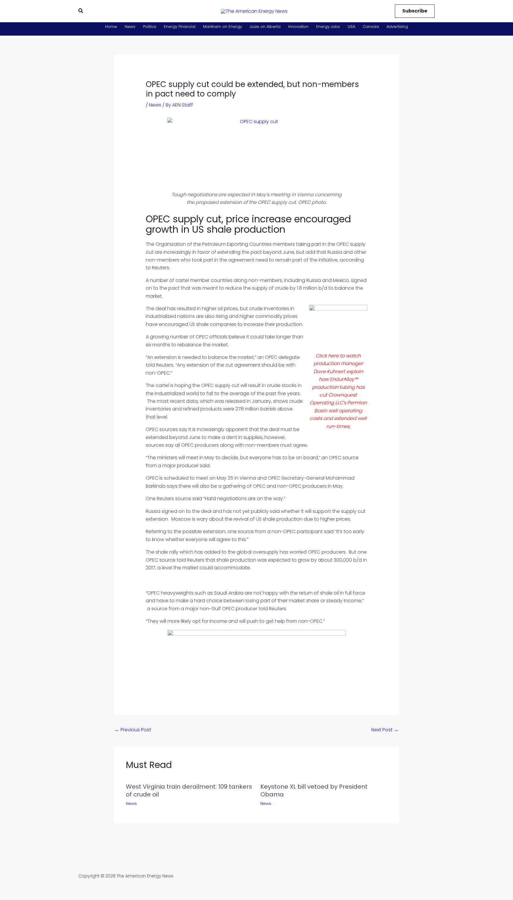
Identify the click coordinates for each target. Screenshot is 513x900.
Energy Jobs (328, 26)
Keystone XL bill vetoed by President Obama (314, 790)
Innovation (298, 26)
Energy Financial (179, 26)
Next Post (384, 729)
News (130, 26)
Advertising (397, 26)
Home (111, 26)
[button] (81, 11)
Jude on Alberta (265, 26)
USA (351, 26)
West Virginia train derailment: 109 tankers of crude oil (189, 790)
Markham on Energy (222, 26)
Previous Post (133, 729)
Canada (371, 26)
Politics (149, 26)
